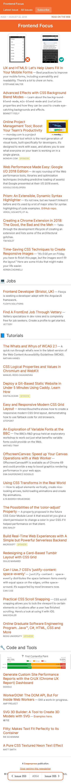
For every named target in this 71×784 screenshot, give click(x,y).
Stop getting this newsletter (35, 768)
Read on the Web (61, 17)
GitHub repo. (49, 208)
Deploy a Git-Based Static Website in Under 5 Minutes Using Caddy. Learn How (32, 387)
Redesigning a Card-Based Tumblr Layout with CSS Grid (30, 555)
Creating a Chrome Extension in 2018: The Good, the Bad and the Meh (32, 222)
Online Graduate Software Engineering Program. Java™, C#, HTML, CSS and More (33, 628)
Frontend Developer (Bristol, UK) (28, 291)
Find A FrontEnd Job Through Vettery (32, 312)
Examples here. (43, 716)
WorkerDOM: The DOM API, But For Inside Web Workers (30, 697)
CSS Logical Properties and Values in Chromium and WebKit (32, 369)
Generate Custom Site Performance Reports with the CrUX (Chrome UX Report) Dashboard (31, 678)
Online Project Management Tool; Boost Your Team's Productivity (22, 126)
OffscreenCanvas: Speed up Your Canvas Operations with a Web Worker (35, 456)
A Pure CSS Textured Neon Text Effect (33, 745)
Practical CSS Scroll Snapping (26, 599)
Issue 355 (50, 776)
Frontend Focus (13, 3)
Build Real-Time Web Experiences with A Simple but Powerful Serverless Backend (35, 538)
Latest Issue (10, 9)
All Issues (27, 9)
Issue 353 (20, 776)
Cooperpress (30, 763)
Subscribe (43, 9)
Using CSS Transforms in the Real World (34, 483)
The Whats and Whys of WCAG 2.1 (30, 346)
